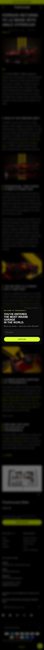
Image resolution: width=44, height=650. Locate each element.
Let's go (22, 339)
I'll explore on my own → (32, 308)
